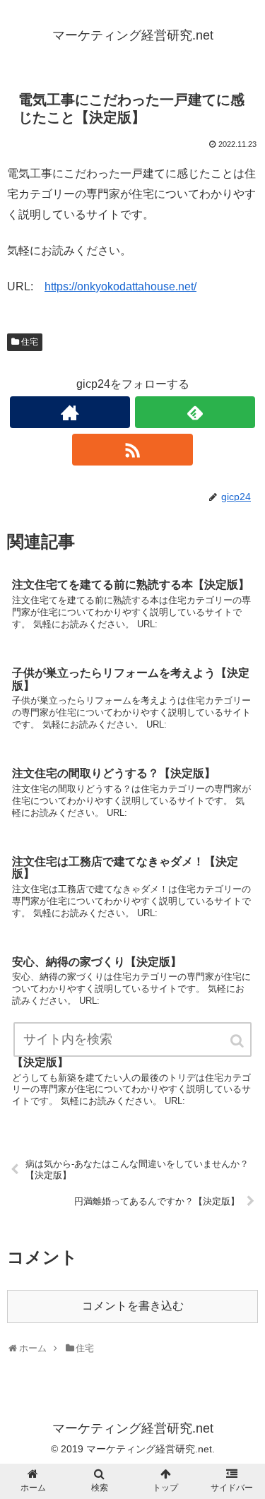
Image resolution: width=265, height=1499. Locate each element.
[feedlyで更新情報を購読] (195, 412)
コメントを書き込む (133, 1306)
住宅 (29, 342)
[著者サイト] (70, 412)
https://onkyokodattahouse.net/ (120, 286)
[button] (238, 1041)
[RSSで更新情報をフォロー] (132, 450)
